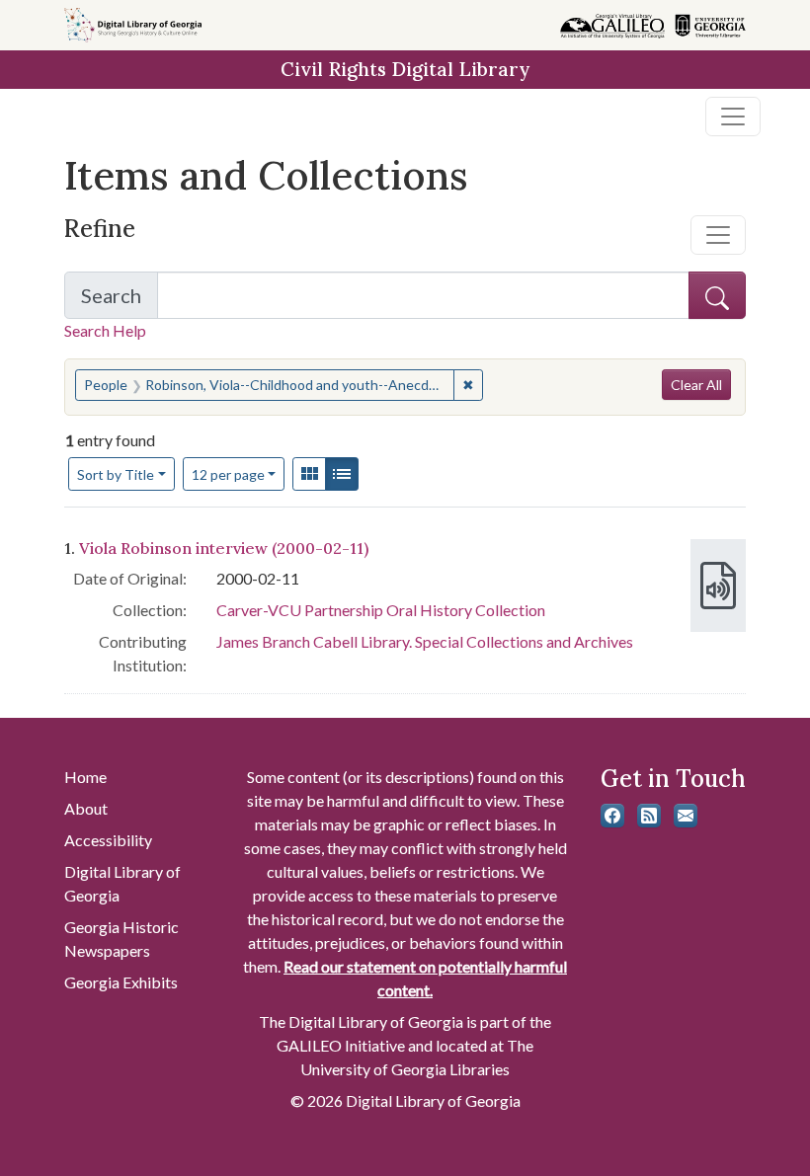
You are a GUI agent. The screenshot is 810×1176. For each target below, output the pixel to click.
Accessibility (108, 839)
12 (228, 474)
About (86, 808)
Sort (115, 474)
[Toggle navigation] (733, 116)
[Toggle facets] (718, 235)
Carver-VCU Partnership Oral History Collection (380, 609)
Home (85, 776)
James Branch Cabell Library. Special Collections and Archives (424, 641)
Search (119, 301)
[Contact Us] (685, 815)
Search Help (105, 330)
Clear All (696, 384)
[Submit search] (717, 295)
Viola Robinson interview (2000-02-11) (223, 548)
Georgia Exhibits (121, 982)
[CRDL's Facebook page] (612, 815)
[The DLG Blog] (649, 815)
